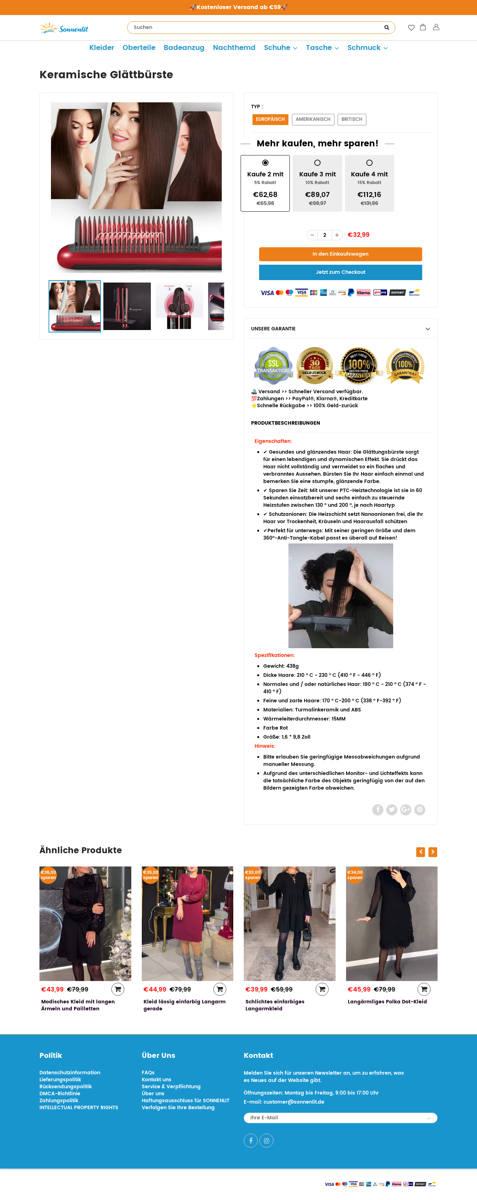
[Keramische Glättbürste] (136, 188)
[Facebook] (251, 1141)
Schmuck (364, 48)
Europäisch (270, 119)
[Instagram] (266, 1141)
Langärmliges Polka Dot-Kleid (285, 1002)
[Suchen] (386, 27)
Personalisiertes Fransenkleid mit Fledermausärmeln (387, 1005)
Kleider (101, 48)
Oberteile (139, 48)
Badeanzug (184, 48)
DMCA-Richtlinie (59, 1094)
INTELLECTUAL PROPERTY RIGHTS (78, 1108)
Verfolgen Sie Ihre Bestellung (178, 1108)
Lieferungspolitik (60, 1080)
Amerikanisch (313, 119)
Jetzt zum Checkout (340, 272)
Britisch (352, 119)
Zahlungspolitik (58, 1101)
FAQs (148, 1073)
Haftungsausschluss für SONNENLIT (185, 1101)
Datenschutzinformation (69, 1073)
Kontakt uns (156, 1080)
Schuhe (277, 48)
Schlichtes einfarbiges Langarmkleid (173, 1005)
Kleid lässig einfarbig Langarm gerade (82, 1005)
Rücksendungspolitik (65, 1087)
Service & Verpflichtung (171, 1087)
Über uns (153, 1094)
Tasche (319, 48)
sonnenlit (104, 1183)
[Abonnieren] (428, 1118)
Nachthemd (234, 48)
